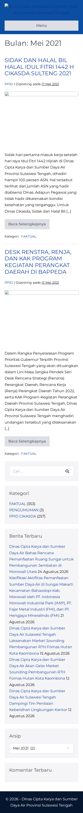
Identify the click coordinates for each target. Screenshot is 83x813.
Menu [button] (41, 25)
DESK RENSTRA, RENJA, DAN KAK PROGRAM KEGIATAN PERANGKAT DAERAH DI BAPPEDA (38, 262)
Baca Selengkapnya (27, 225)
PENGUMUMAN (24, 510)
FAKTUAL (28, 236)
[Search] (67, 471)
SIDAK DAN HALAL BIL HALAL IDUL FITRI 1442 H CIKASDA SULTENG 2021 (39, 67)
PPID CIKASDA (22, 516)
